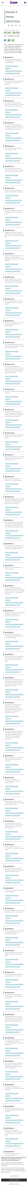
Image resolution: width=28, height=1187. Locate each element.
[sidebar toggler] (2, 2)
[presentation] (7, 32)
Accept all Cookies (14, 1180)
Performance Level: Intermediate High (14, 535)
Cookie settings (14, 1176)
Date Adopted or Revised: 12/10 (13, 73)
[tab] (5, 40)
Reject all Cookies (14, 1184)
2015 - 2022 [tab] (7, 32)
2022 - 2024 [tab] (16, 32)
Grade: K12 (8, 68)
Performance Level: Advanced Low (14, 71)
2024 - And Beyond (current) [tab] (11, 36)
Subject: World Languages (12, 66)
